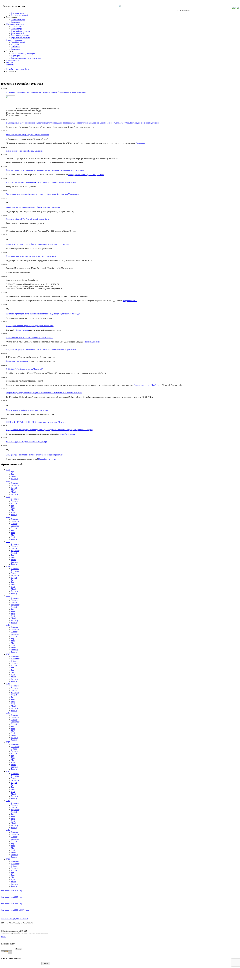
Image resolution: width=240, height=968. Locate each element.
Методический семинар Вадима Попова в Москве (27, 135)
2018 (8, 654)
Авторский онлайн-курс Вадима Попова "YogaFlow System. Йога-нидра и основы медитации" (46, 92)
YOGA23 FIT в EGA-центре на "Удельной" (24, 369)
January (14, 515)
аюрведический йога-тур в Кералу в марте (86, 175)
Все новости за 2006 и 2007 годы (15, 910)
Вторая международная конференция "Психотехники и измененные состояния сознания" (44, 393)
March (13, 476)
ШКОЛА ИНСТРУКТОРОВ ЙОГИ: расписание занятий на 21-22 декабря (37, 244)
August (14, 488)
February (14, 478)
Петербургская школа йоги (17, 69)
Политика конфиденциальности (14, 918)
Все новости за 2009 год (11, 897)
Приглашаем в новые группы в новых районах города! (29, 337)
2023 (8, 517)
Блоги (3, 936)
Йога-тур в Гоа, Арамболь (17, 361)
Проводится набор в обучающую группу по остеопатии (30, 326)
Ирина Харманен (92, 342)
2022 (8, 542)
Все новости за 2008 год (11, 903)
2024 (8, 497)
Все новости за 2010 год (11, 890)
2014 (8, 771)
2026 (8, 469)
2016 (8, 713)
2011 (8, 859)
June (13, 474)
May (13, 490)
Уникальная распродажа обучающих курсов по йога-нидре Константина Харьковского (43, 194)
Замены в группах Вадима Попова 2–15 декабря (26, 441)
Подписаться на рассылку (14, 6)
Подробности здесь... (47, 459)
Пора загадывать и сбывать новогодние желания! (27, 410)
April (13, 512)
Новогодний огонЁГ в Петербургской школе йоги (27, 219)
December (15, 483)
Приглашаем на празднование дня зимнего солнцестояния (31, 256)
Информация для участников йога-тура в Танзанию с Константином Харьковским (41, 182)
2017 (8, 683)
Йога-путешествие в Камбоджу (147, 385)
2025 (8, 481)
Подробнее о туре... (68, 434)
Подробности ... (130, 301)
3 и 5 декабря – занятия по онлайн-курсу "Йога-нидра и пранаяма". (35, 455)
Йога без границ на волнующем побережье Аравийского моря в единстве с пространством (45, 170)
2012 (8, 830)
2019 (8, 625)
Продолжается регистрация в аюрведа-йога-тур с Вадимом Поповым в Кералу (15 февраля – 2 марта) (49, 430)
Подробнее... (141, 143)
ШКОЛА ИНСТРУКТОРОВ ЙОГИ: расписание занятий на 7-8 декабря (36, 422)
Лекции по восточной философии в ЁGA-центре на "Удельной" (33, 207)
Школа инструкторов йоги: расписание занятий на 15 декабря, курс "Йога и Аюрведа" (43, 314)
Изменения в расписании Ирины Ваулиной (24, 151)
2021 (8, 566)
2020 (8, 596)
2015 (8, 742)
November (15, 501)
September (15, 485)
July (12, 472)
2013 (8, 801)
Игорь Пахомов (22, 330)
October (14, 524)
